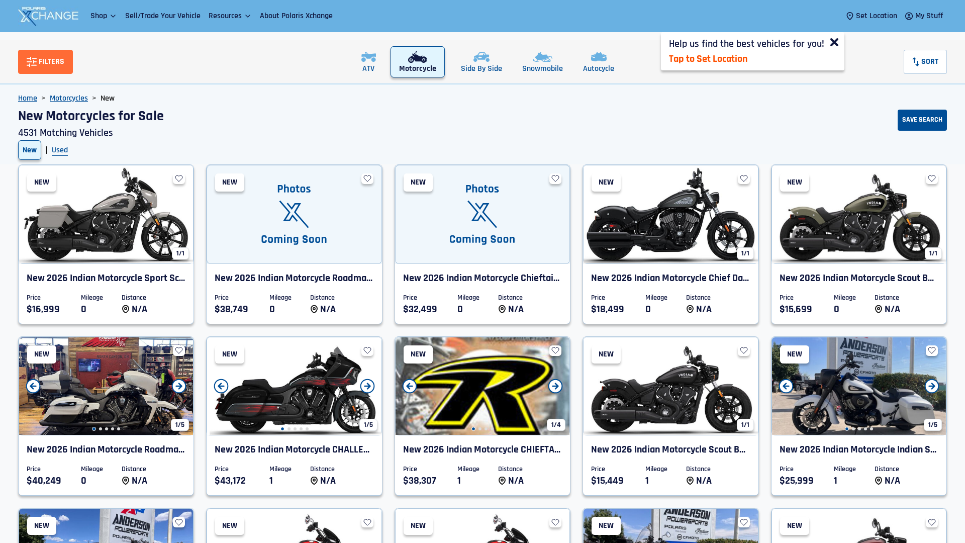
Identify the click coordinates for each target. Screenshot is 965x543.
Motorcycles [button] (69, 98)
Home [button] (27, 98)
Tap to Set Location (708, 58)
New (30, 150)
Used (60, 150)
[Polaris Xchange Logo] (48, 16)
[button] (103, 16)
